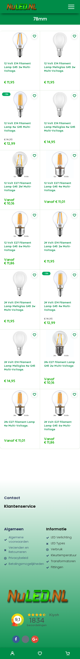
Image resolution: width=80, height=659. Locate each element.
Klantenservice (20, 506)
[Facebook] (16, 639)
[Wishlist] (40, 654)
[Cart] (67, 654)
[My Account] (12, 654)
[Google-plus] (35, 639)
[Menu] (71, 7)
